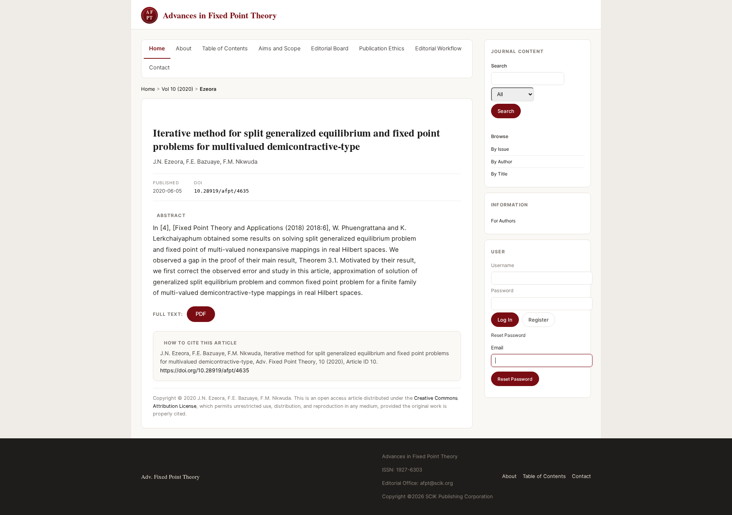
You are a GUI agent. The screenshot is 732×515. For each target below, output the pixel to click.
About (183, 48)
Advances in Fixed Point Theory (211, 15)
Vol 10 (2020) (177, 89)
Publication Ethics (382, 48)
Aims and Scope (279, 48)
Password (502, 290)
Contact (159, 67)
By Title (499, 174)
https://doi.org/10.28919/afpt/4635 (204, 370)
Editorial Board (329, 48)
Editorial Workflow (438, 48)
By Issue (500, 149)
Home (157, 48)
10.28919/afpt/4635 (221, 191)
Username (502, 265)
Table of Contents (225, 48)
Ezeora (208, 89)
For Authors (503, 221)
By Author (501, 161)
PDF (201, 314)
